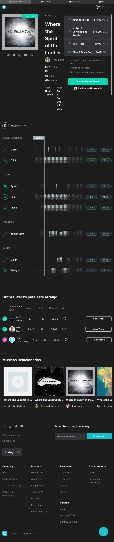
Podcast (64, 485)
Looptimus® (37, 485)
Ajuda (92, 472)
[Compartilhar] (8, 55)
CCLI (62, 508)
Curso (63, 492)
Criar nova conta (11, 435)
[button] (20, 32)
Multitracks (37, 472)
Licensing (36, 505)
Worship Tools (67, 515)
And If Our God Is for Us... (59, 100)
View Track (98, 318)
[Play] (5, 125)
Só (91, 149)
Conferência (66, 472)
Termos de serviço (12, 485)
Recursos (65, 478)
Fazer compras (39, 511)
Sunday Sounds (68, 521)
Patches (35, 498)
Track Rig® (37, 492)
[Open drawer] (110, 7)
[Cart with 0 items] (98, 7)
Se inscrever (99, 436)
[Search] (104, 7)
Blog (4, 472)
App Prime (36, 478)
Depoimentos (9, 478)
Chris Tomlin (49, 93)
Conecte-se (8, 440)
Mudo (105, 149)
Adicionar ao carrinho (88, 81)
